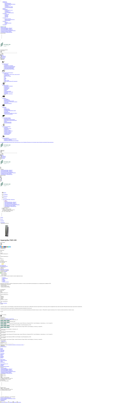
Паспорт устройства (3, 303)
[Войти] (0, 177)
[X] (5, 246)
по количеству (11, 318)
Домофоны (6, 5)
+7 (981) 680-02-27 (6, 32)
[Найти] (2, 54)
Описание (4, 277)
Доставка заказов (7, 11)
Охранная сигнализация (9, 7)
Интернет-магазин (3, 346)
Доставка (3, 280)
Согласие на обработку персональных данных (7, 398)
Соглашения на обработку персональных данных (16, 344)
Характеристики (5, 278)
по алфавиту (7, 318)
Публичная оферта (3, 399)
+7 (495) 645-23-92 (5, 31)
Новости (6, 22)
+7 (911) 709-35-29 (6, 29)
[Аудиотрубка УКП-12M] (6, 237)
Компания (2, 351)
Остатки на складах (5, 281)
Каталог (1, 348)
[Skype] (9, 246)
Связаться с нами (3, 26)
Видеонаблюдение (8, 3)
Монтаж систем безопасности (10, 19)
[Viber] (6, 246)
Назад (6, 200)
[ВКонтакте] (1, 246)
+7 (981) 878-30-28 (6, 28)
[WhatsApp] (7, 246)
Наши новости (2, 359)
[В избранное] (1, 243)
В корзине (5, 271)
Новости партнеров (3, 360)
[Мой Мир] (3, 246)
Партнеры (6, 16)
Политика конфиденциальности (5, 397)
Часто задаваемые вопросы (9, 12)
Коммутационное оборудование (10, 4)
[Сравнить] (1, 244)
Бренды (1, 349)
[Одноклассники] (2, 246)
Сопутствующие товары (9, 6)
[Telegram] (10, 246)
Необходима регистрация (4, 269)
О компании (7, 14)
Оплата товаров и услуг (9, 10)
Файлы (3, 279)
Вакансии (6, 15)
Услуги (1, 355)
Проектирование (7, 20)
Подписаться (3, 345)
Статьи (6, 23)
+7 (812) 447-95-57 (7, 30)
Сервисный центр (8, 18)
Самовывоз (2, 364)
